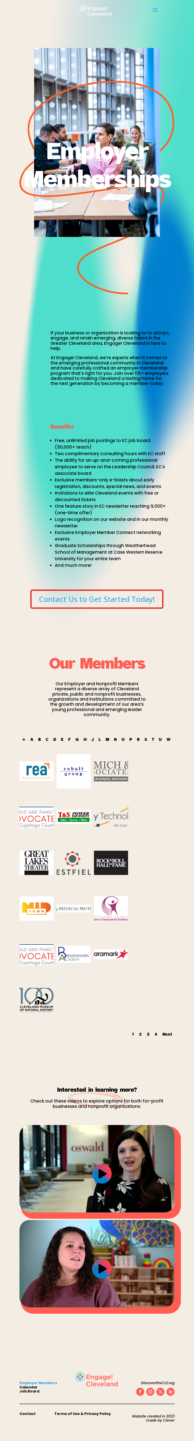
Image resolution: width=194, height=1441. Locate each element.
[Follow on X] (160, 1392)
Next (167, 1034)
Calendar (28, 1387)
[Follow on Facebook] (140, 1392)
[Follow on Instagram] (150, 1392)
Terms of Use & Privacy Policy (82, 1413)
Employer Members (38, 1382)
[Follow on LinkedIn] (170, 1392)
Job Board (29, 1391)
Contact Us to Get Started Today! (97, 599)
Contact (27, 1413)
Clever (169, 1420)
